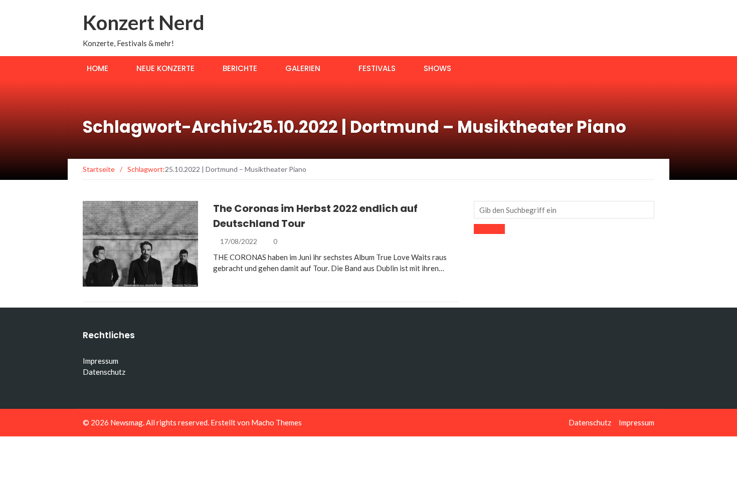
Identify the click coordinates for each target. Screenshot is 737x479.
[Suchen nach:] (564, 209)
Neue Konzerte (165, 68)
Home (97, 68)
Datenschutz (104, 371)
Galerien (302, 68)
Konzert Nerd (144, 23)
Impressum (100, 360)
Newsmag (126, 422)
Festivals (377, 68)
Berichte (240, 68)
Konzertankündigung (136, 281)
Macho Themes (276, 422)
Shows (437, 68)
